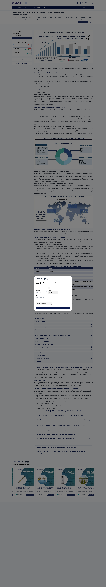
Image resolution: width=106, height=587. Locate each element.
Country (49, 290)
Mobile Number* (50, 285)
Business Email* (62, 285)
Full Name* (38, 285)
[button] (49, 288)
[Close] (69, 279)
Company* (38, 290)
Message (37, 295)
